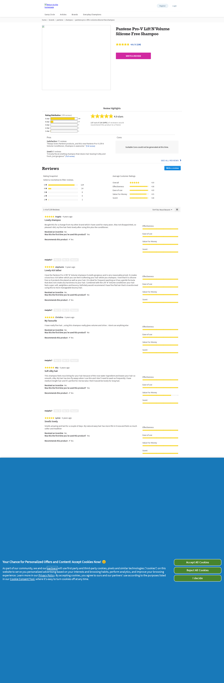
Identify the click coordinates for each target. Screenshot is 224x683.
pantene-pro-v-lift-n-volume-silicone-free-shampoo (95, 20)
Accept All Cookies (197, 562)
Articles (63, 14)
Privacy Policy (46, 575)
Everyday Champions (92, 14)
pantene (60, 20)
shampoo (69, 20)
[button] (162, 6)
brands (51, 20)
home (44, 20)
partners (52, 568)
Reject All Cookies (198, 570)
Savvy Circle (50, 14)
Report (74, 259)
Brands (75, 14)
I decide (198, 578)
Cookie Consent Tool (22, 579)
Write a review (133, 56)
